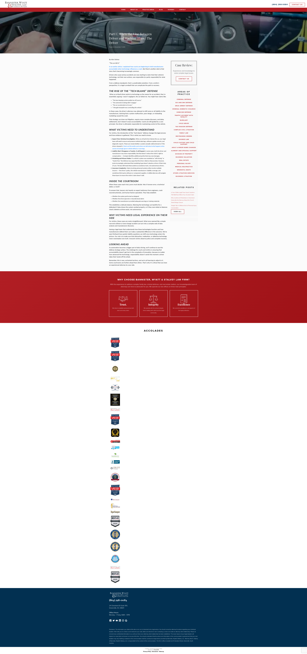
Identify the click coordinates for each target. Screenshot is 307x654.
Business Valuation (184, 157)
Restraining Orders (184, 136)
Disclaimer (155, 651)
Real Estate (184, 160)
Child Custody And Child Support (184, 143)
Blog (161, 9)
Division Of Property (184, 154)
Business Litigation (184, 176)
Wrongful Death (184, 170)
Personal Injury (184, 163)
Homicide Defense (184, 112)
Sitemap (161, 651)
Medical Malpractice (184, 167)
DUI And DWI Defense (183, 102)
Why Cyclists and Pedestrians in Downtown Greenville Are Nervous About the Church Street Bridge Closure (183, 200)
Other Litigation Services (184, 173)
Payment (171, 9)
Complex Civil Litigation (184, 130)
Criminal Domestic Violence (183, 109)
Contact (182, 9)
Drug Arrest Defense (184, 106)
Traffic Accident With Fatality (184, 116)
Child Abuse (184, 123)
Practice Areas (148, 9)
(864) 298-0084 (118, 600)
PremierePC (156, 649)
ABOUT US (134, 9)
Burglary (184, 120)
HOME (123, 9)
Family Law (183, 133)
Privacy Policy (147, 651)
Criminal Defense (184, 99)
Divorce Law (184, 139)
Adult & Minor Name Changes (184, 147)
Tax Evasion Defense (183, 126)
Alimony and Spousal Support (184, 151)
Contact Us (297, 4)
